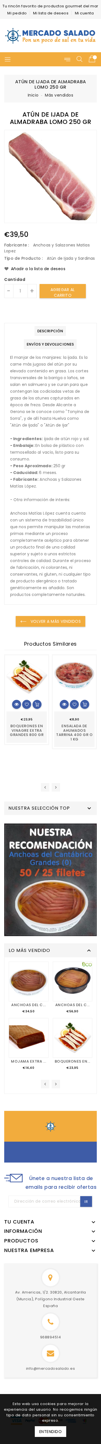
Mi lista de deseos (50, 13)
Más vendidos (59, 95)
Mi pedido (17, 13)
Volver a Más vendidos (55, 621)
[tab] (50, 331)
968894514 (50, 1337)
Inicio (33, 95)
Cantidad (14, 279)
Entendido (50, 1431)
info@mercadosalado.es (50, 1368)
